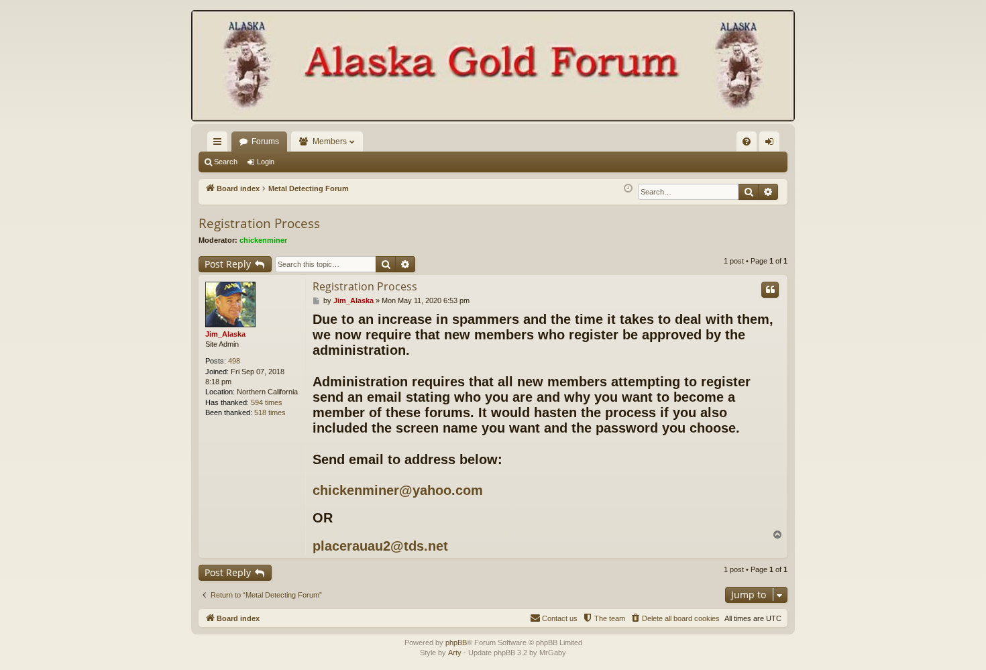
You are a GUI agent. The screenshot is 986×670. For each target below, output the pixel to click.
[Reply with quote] (770, 290)
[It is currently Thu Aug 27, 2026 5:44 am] (628, 189)
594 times (266, 402)
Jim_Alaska (225, 334)
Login (265, 162)
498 (234, 361)
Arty (454, 653)
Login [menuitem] (772, 144)
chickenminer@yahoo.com (398, 490)
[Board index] (493, 67)
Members (330, 141)
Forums (265, 141)
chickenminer (263, 240)
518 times (270, 412)
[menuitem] (746, 141)
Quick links (220, 144)
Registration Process (259, 223)
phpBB (456, 642)
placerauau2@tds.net (380, 546)
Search (225, 162)
